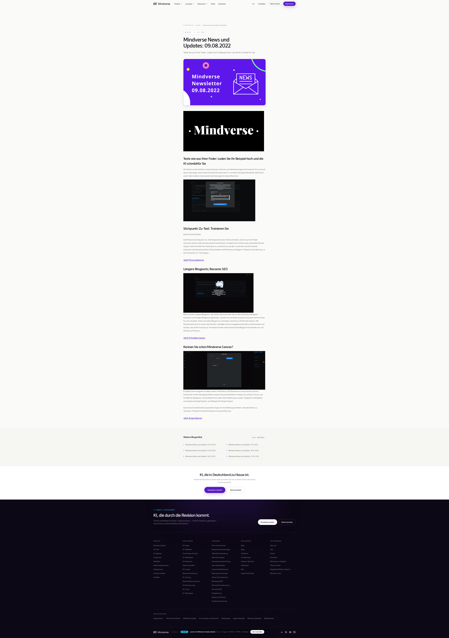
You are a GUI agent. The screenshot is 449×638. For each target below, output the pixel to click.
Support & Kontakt (247, 573)
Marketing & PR (217, 581)
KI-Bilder (156, 577)
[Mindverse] (161, 3)
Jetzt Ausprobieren (192, 418)
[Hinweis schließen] (267, 631)
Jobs (271, 549)
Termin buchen (275, 565)
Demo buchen (275, 4)
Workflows (156, 561)
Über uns (273, 545)
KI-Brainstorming (189, 585)
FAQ (242, 569)
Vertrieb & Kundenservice (221, 585)
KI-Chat (156, 549)
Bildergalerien (269, 618)
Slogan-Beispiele (239, 618)
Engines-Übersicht (247, 561)
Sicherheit (273, 557)
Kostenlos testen (267, 522)
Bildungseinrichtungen (220, 573)
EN (253, 4)
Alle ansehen (259, 437)
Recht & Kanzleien (218, 557)
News (243, 549)
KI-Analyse (186, 569)
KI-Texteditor (187, 549)
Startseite (188, 25)
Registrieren (289, 4)
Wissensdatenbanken (161, 565)
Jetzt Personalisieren (193, 260)
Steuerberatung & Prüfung (221, 561)
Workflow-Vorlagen (189, 618)
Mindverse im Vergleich (278, 561)
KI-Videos (186, 545)
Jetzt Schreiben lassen (194, 337)
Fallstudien (245, 565)
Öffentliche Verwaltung (220, 553)
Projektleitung (217, 593)
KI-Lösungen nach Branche (208, 618)
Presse (272, 553)
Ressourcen (201, 4)
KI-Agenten (157, 553)
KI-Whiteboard (188, 557)
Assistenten (157, 557)
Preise (213, 4)
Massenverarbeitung (190, 573)
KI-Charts (186, 589)
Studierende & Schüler (219, 601)
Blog (198, 25)
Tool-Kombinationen (173, 618)
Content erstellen (159, 573)
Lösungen (188, 4)
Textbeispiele (225, 618)
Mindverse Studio (159, 545)
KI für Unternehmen (219, 545)
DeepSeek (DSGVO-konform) (280, 569)
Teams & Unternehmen (220, 577)
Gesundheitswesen (218, 565)
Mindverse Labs (275, 573)
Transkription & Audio (190, 553)
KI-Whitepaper (188, 593)
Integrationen (158, 569)
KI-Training (187, 577)
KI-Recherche (187, 561)
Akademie (244, 553)
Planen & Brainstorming (191, 581)
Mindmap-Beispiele (254, 618)
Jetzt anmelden (257, 632)
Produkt (177, 4)
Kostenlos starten (215, 490)
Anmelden (261, 4)
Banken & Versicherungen (221, 549)
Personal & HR (217, 589)
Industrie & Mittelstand (220, 569)
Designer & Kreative (219, 597)
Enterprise (222, 4)
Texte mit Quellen (189, 565)
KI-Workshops (246, 557)
